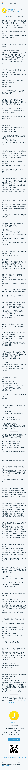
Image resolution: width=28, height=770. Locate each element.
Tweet (5, 16)
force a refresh (5, 765)
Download (20, 16)
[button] (2, 16)
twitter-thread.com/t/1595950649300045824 (15, 757)
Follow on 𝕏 (15, 739)
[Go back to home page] (3, 3)
